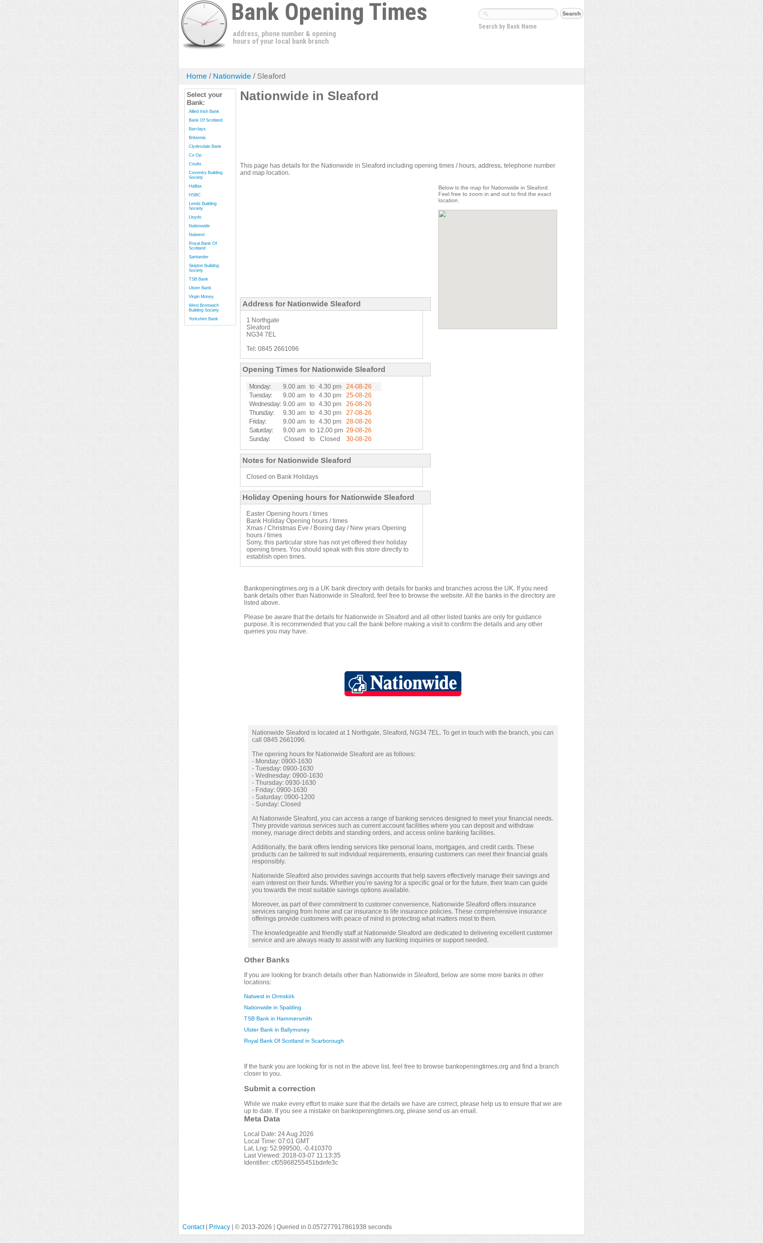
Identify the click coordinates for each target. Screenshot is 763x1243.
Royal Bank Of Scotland (203, 245)
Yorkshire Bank (203, 318)
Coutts (195, 163)
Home (196, 76)
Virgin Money (201, 296)
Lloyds (195, 217)
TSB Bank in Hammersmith (278, 1018)
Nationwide (232, 76)
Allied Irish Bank (204, 111)
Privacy (219, 1227)
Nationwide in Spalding (272, 1007)
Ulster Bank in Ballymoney (277, 1029)
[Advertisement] (384, 135)
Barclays (197, 128)
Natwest (197, 234)
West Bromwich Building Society (204, 307)
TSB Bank (198, 279)
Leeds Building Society (203, 206)
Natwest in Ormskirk (269, 996)
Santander (199, 256)
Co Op (195, 155)
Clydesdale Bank (205, 146)
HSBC (195, 194)
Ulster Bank (200, 287)
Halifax (195, 186)
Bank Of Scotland (206, 120)
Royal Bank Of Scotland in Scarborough (294, 1041)
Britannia (197, 137)
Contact (193, 1227)
